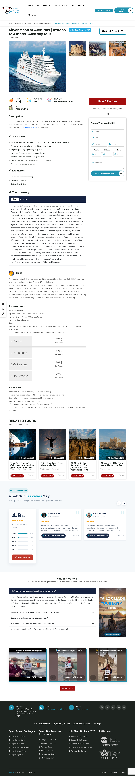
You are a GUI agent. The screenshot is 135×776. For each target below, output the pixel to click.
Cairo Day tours (46, 747)
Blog (104, 772)
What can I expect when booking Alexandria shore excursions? (35, 612)
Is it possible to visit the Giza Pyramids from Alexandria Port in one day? (39, 629)
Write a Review (23, 557)
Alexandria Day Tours (48, 743)
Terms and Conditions (42, 724)
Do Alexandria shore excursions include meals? (29, 618)
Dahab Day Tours (46, 751)
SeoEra (11, 772)
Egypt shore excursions (28, 128)
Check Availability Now (105, 173)
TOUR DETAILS (16, 476)
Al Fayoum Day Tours (48, 740)
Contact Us (114, 772)
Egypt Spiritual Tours (18, 751)
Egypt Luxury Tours (17, 736)
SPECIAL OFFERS (78, 5)
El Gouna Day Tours (47, 754)
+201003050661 (82, 709)
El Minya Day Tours (47, 758)
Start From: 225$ (114, 31)
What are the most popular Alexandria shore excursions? (33, 591)
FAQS (124, 772)
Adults (96, 150)
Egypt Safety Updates (61, 724)
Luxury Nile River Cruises (79, 744)
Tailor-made (121, 10)
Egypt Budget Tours (17, 755)
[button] (118, 503)
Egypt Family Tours (17, 740)
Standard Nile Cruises (78, 740)
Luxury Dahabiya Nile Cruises (81, 747)
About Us (32, 15)
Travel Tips (97, 724)
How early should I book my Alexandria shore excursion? (33, 624)
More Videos (67, 688)
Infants (119, 150)
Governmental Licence (81, 724)
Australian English (103, 10)
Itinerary (20, 199)
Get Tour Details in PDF (80, 30)
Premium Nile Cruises (78, 751)
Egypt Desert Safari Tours (20, 747)
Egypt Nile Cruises (17, 744)
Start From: (27, 458)
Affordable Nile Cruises (78, 736)
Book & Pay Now (107, 101)
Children (107, 150)
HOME (30, 5)
